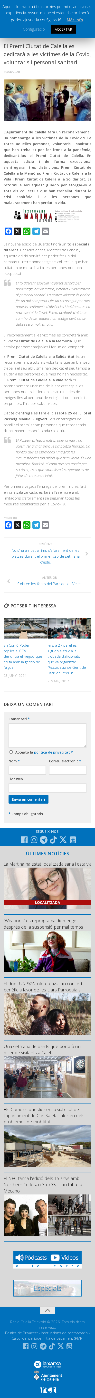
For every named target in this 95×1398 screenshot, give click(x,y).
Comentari (19, 719)
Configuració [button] (34, 29)
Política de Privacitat (21, 1332)
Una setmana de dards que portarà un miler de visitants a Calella (42, 1049)
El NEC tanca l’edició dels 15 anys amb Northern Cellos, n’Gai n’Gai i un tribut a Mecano (43, 1184)
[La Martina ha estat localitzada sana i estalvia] (47, 888)
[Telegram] (44, 840)
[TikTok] (53, 840)
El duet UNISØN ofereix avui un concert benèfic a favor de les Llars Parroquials (43, 987)
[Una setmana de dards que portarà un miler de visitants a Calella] (47, 1077)
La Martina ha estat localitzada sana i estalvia (47, 864)
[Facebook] (24, 840)
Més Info (75, 20)
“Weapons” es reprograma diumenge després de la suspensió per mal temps (43, 924)
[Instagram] (34, 840)
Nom (14, 761)
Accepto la (43, 752)
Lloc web (16, 779)
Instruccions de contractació (64, 1332)
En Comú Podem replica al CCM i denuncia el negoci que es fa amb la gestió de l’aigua (23, 656)
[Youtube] (73, 840)
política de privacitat (52, 752)
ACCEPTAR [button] (63, 29)
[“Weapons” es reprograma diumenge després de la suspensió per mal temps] (47, 951)
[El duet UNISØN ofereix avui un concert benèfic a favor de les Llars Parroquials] (47, 1014)
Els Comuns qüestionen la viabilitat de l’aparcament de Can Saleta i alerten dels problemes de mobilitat (44, 1115)
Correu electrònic (65, 761)
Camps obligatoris (26, 813)
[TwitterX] (63, 840)
